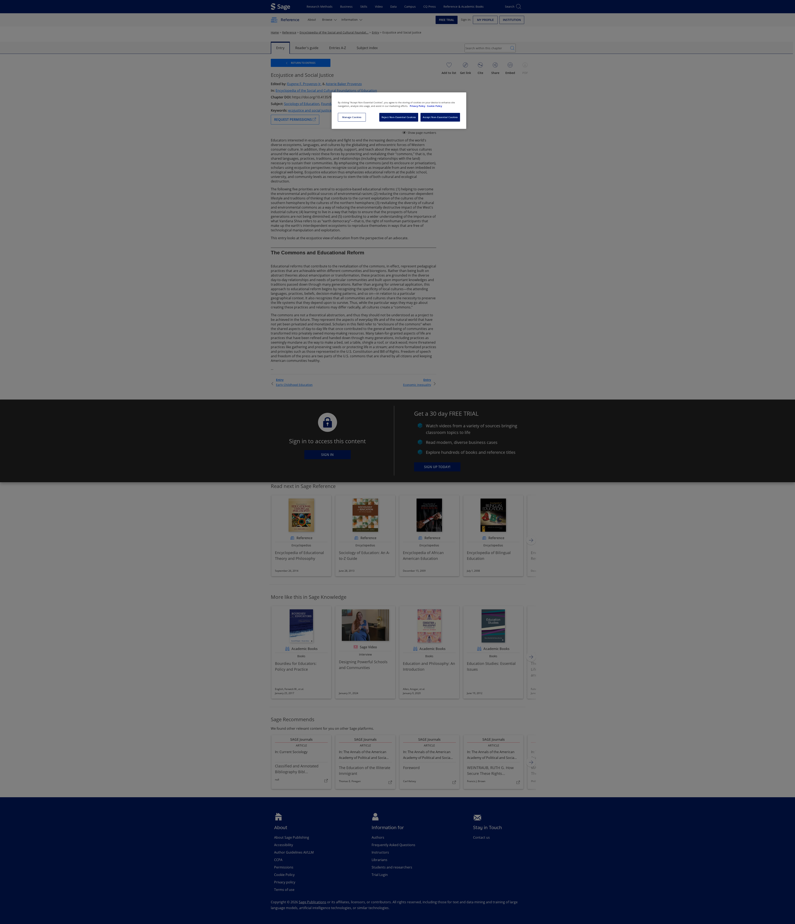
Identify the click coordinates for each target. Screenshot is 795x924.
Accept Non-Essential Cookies (440, 117)
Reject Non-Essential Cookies (399, 117)
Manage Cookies (351, 117)
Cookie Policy (434, 105)
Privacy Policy (418, 105)
